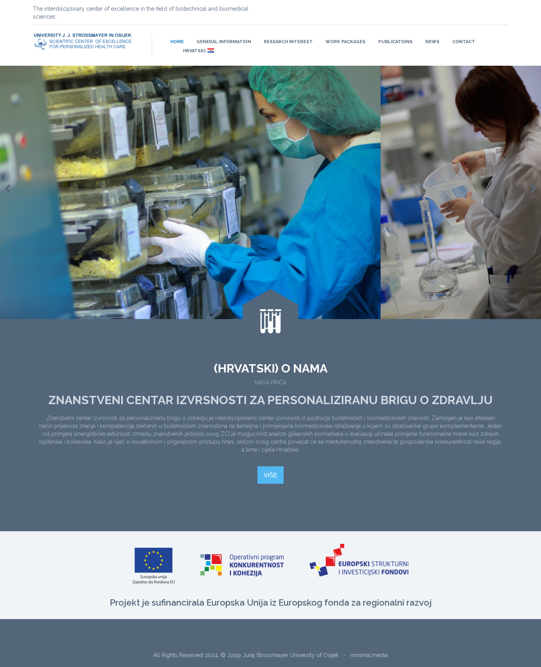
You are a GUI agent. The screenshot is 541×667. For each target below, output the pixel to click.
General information (223, 41)
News (432, 41)
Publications (395, 41)
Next (533, 189)
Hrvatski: (195, 50)
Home (177, 41)
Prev (7, 189)
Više (270, 475)
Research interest (288, 41)
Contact (463, 41)
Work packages (346, 41)
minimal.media (369, 655)
